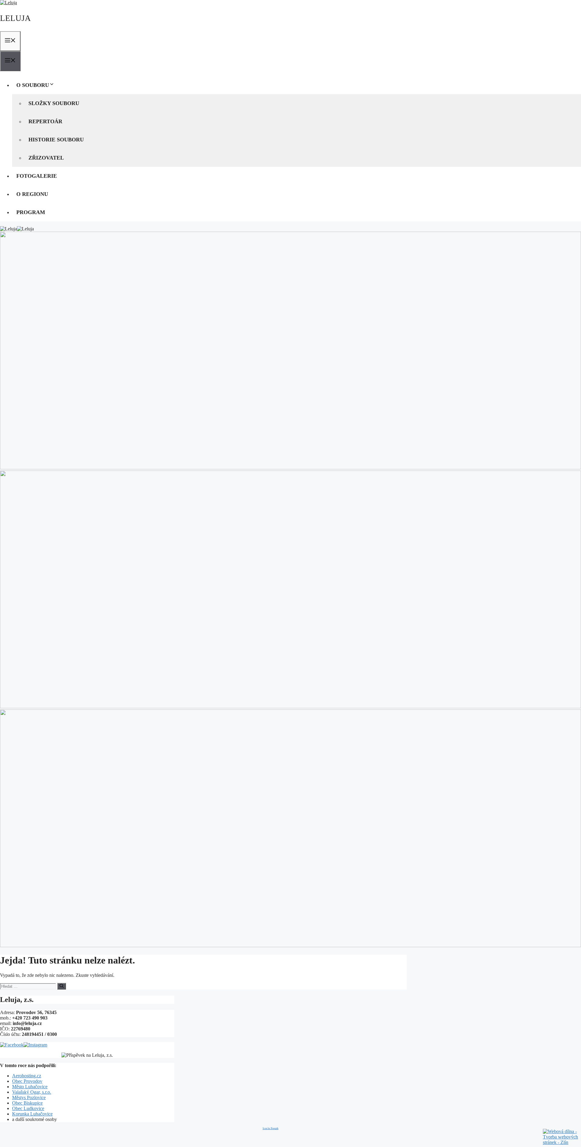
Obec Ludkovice (28, 1108)
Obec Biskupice (27, 1103)
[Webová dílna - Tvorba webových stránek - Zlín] (561, 1142)
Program (30, 212)
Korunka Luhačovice (32, 1113)
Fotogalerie (36, 176)
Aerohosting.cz (26, 1075)
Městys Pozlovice (29, 1097)
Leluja (15, 18)
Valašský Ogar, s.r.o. (31, 1092)
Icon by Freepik (270, 1128)
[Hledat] (61, 986)
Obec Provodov (27, 1081)
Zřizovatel (46, 158)
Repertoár (45, 121)
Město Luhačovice (30, 1086)
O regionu (32, 194)
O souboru (32, 85)
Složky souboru (53, 103)
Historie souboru (56, 140)
